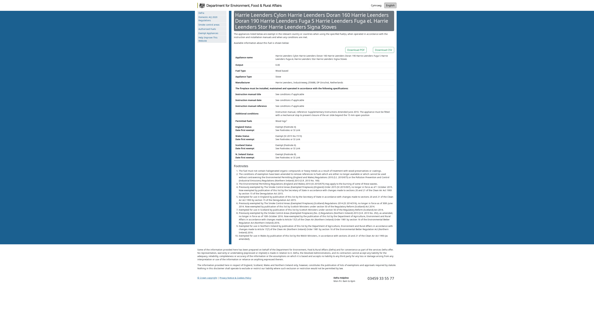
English (390, 5)
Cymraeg (376, 5)
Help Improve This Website (207, 39)
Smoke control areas (209, 24)
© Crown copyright (207, 277)
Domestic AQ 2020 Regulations (207, 19)
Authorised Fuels (207, 29)
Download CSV (383, 50)
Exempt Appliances (208, 33)
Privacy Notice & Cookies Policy (235, 277)
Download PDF (356, 50)
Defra (201, 12)
